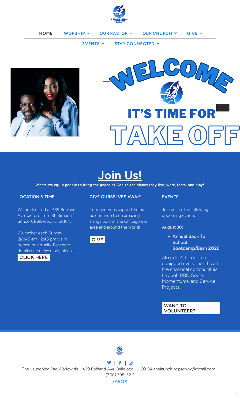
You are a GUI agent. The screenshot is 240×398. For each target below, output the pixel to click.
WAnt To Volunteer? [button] (179, 308)
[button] (120, 381)
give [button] (97, 240)
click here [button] (33, 257)
